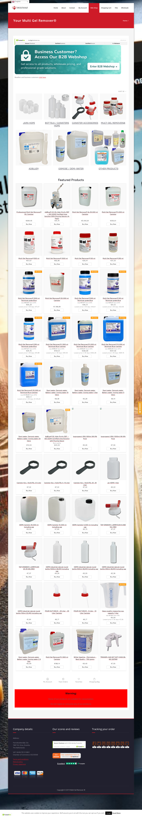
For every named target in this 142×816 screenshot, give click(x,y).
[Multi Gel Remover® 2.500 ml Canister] (57, 641)
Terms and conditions (20, 759)
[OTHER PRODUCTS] (108, 148)
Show (140, 408)
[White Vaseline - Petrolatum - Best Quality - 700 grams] (85, 641)
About (63, 8)
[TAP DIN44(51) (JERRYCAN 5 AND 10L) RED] (113, 509)
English (17, 1)
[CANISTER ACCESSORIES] (85, 107)
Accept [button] (109, 813)
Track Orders (63, 682)
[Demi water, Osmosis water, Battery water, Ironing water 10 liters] (57, 375)
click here (42, 77)
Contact (72, 8)
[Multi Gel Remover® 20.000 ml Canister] (57, 283)
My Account (82, 8)
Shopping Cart (106, 8)
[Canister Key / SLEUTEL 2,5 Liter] (29, 467)
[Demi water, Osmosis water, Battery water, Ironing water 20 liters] (29, 421)
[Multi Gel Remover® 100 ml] (85, 243)
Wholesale (124, 8)
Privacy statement (19, 764)
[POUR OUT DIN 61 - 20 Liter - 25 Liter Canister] (57, 595)
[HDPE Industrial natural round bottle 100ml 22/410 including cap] (29, 595)
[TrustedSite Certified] (69, 744)
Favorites (78, 682)
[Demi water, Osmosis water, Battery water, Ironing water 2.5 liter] (29, 641)
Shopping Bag (94, 682)
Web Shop (94, 8)
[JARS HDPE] (29, 107)
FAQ (116, 8)
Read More (116, 813)
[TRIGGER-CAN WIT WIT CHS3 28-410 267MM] (113, 641)
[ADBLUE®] (33, 148)
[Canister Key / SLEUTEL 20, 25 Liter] (85, 467)
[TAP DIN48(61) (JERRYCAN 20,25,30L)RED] (29, 551)
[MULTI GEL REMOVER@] (113, 107)
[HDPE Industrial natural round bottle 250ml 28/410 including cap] (113, 551)
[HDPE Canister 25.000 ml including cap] (29, 509)
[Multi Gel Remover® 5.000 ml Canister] (113, 196)
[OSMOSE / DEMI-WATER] (71, 148)
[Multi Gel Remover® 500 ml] (29, 243)
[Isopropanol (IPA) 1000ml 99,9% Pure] (113, 421)
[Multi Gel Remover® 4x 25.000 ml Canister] (85, 196)
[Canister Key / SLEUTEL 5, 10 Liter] (57, 467)
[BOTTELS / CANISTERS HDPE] (57, 107)
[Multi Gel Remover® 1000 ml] (57, 243)
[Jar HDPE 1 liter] (113, 467)
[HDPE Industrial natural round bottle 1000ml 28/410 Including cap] (57, 551)
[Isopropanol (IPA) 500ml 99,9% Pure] (85, 421)
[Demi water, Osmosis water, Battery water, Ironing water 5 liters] (113, 375)
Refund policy (18, 762)
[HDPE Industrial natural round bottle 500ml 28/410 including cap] (85, 551)
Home (56, 8)
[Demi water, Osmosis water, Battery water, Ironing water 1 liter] (85, 375)
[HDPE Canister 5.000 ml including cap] (85, 509)
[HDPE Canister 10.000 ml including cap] (57, 509)
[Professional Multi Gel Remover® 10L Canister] (29, 196)
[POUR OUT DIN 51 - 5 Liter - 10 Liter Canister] (85, 595)
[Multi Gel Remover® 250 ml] (113, 243)
